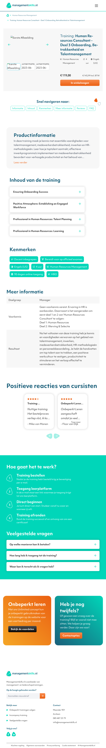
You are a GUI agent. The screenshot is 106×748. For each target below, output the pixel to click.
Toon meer (76, 422)
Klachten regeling (17, 745)
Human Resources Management (24, 15)
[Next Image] (47, 44)
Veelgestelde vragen (18, 720)
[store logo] (21, 5)
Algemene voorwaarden (35, 745)
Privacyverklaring (53, 745)
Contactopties (71, 635)
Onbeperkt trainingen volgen (22, 710)
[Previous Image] (9, 44)
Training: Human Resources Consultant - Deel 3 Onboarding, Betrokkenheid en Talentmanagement (47, 20)
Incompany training (18, 715)
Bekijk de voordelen (22, 629)
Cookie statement (69, 745)
